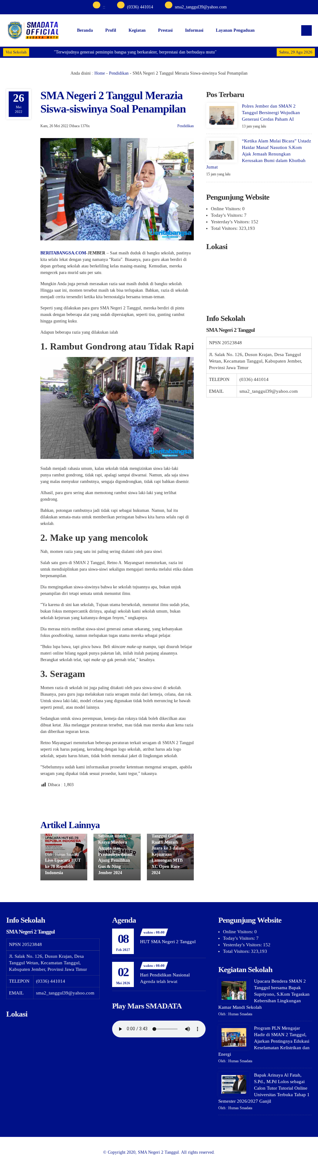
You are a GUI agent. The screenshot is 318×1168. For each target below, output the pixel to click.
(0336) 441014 (140, 7)
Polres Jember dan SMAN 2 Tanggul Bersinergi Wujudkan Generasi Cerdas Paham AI (271, 113)
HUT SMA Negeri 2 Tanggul (168, 941)
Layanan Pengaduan (235, 30)
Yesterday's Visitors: (231, 221)
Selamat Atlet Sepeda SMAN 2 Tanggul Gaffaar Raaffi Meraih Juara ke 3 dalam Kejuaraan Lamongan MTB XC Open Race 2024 (168, 848)
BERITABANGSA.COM (63, 253)
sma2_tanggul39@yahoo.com (201, 7)
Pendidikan (119, 73)
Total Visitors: (225, 228)
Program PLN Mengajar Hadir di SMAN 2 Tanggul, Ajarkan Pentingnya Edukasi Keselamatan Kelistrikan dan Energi (264, 1041)
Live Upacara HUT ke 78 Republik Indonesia (63, 866)
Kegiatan (137, 30)
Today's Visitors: (227, 215)
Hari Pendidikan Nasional (165, 974)
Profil (110, 30)
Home (99, 73)
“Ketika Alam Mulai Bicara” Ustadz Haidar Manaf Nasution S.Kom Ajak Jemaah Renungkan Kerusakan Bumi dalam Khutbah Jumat (258, 153)
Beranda (85, 30)
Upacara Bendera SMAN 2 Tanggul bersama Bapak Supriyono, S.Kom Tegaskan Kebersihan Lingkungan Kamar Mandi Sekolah (264, 994)
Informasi (194, 30)
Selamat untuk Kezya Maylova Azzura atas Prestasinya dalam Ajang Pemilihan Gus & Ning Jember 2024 (115, 854)
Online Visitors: (226, 208)
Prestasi (165, 30)
